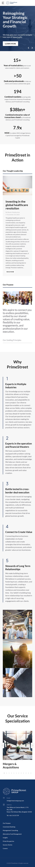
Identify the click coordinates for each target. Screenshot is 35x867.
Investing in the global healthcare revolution (17, 205)
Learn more (10, 44)
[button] (28, 48)
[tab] (17, 285)
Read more (10, 272)
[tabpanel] (17, 312)
